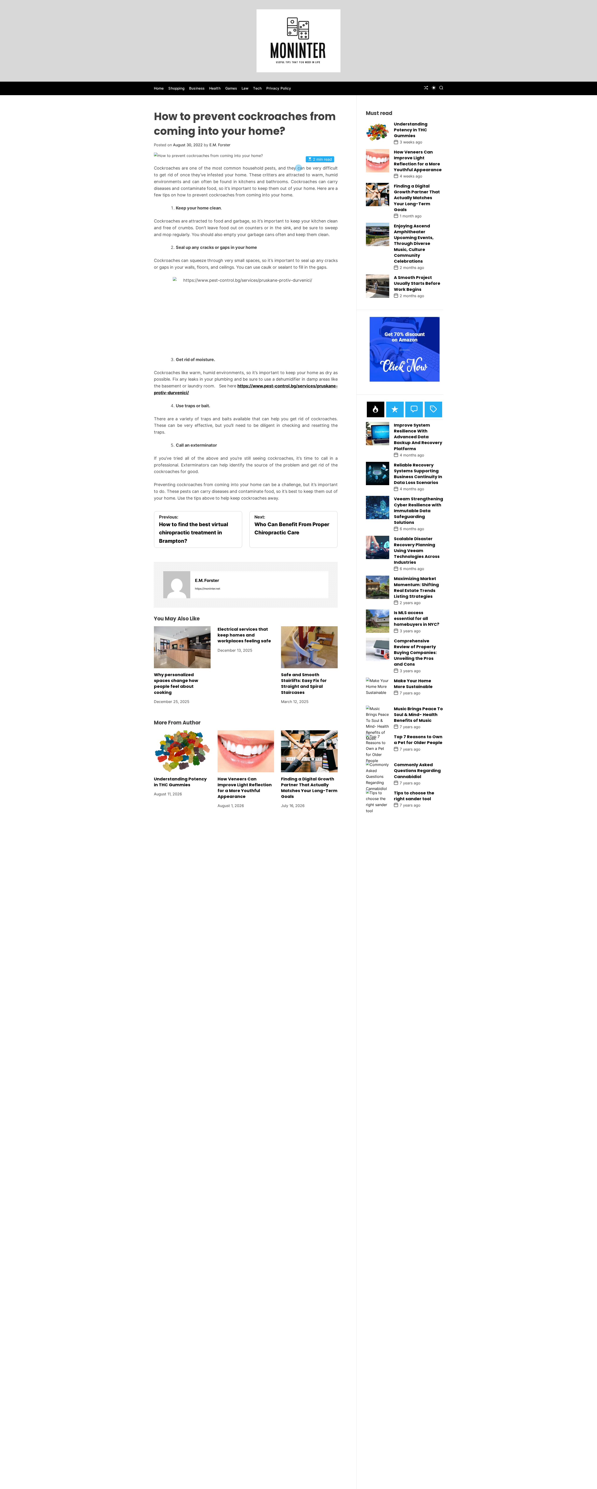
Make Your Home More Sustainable (413, 683)
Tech (257, 88)
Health (215, 88)
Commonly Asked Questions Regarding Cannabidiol (417, 770)
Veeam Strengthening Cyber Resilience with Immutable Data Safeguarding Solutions (418, 510)
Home (159, 88)
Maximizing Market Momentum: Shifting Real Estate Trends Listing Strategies (416, 587)
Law (245, 88)
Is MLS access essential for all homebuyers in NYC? (416, 618)
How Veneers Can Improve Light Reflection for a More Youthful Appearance (245, 787)
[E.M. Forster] (176, 584)
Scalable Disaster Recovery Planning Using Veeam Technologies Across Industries (417, 550)
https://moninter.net (207, 588)
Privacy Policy (278, 88)
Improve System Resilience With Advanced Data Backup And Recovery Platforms (418, 436)
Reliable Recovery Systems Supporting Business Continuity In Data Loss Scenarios (418, 473)
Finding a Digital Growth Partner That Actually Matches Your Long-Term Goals (309, 787)
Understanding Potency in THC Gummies (180, 781)
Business (197, 88)
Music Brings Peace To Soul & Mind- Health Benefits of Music (418, 714)
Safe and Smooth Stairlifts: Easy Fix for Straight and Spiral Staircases (304, 683)
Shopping (176, 88)
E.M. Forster (219, 145)
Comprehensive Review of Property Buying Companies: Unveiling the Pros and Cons (415, 652)
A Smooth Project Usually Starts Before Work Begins (417, 283)
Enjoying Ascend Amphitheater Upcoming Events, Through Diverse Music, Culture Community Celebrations (414, 243)
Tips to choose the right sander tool (414, 795)
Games (231, 88)
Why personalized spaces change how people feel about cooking (176, 683)
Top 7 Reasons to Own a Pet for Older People (418, 739)
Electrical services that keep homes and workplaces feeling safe (244, 635)
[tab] (375, 409)
